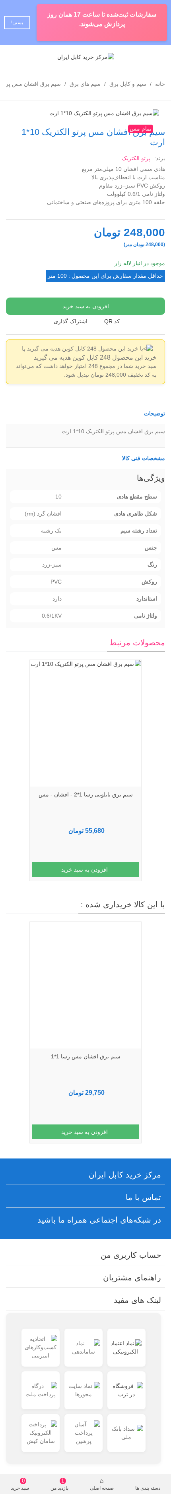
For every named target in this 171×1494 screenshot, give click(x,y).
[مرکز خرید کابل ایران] (85, 57)
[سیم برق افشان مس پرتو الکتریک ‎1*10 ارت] (104, 113)
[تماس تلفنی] (142, 56)
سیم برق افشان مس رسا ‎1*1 (85, 1056)
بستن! (17, 22)
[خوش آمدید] (13, 56)
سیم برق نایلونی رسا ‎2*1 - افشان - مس (86, 794)
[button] (85, 413)
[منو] (157, 56)
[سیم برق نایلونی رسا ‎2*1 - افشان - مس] (85, 723)
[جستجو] (28, 56)
